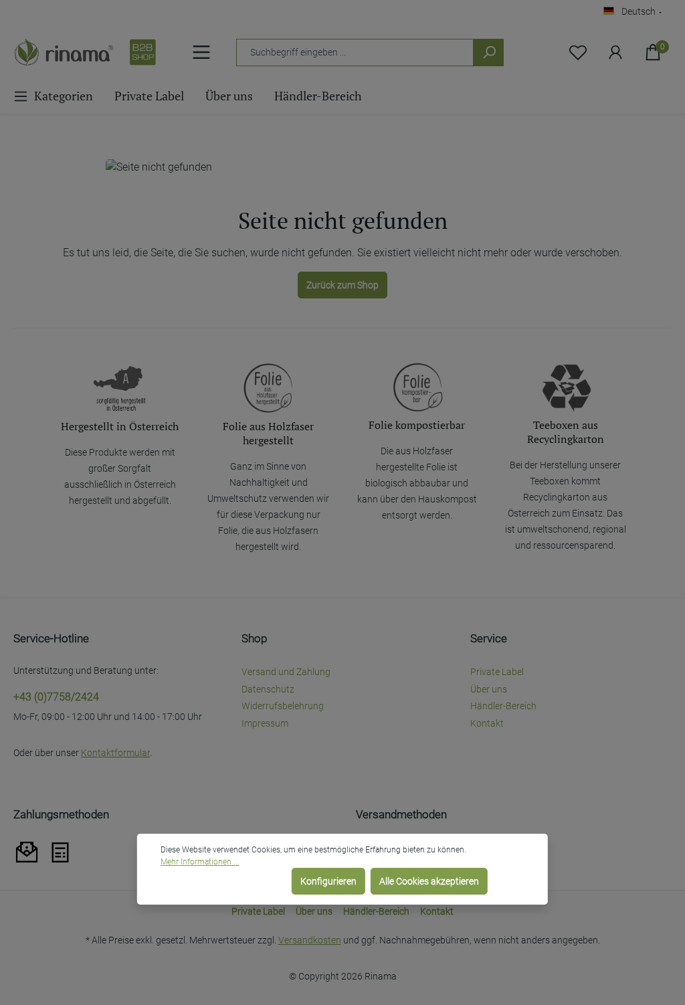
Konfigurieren (328, 881)
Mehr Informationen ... (200, 861)
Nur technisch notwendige (223, 881)
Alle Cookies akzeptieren (429, 881)
